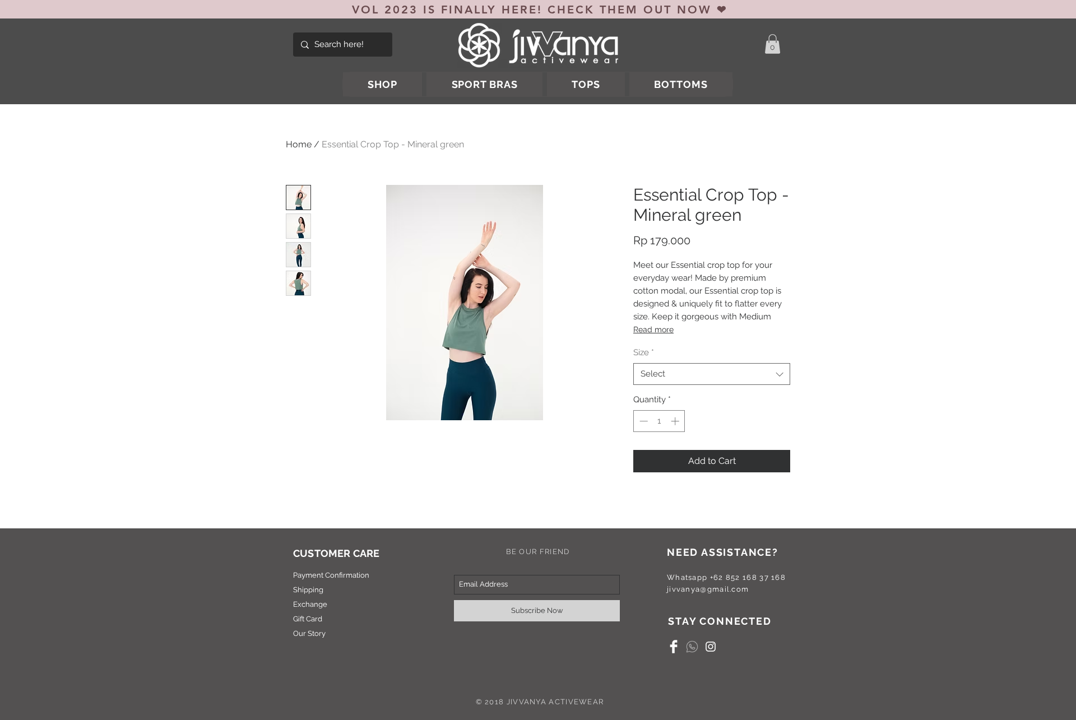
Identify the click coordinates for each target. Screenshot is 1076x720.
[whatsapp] (692, 646)
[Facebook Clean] (673, 646)
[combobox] (711, 374)
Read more (653, 329)
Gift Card (307, 619)
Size (643, 352)
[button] (772, 44)
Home (299, 144)
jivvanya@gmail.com (708, 589)
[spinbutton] (659, 421)
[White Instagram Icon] (710, 646)
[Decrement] (642, 421)
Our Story (309, 633)
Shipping (308, 590)
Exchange (310, 604)
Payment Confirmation (331, 575)
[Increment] (676, 421)
